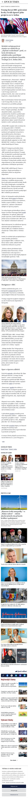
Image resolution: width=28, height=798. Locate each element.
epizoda (10, 373)
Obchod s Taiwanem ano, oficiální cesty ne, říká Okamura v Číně (8, 754)
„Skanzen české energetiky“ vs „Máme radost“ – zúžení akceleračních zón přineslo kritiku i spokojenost (13, 514)
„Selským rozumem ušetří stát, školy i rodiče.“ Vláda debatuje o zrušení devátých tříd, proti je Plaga (9, 699)
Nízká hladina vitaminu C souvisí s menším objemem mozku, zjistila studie (8, 714)
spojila (12, 387)
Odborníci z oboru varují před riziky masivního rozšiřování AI (9, 747)
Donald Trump (4, 449)
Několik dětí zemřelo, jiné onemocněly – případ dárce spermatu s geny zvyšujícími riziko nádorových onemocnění (9, 732)
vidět (10, 384)
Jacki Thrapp (3, 471)
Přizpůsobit (14, 790)
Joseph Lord (17, 471)
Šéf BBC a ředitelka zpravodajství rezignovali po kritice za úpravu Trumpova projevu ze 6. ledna (7, 466)
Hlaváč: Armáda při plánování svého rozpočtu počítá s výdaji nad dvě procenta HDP (13, 544)
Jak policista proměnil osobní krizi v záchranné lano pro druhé (14, 665)
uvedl (24, 212)
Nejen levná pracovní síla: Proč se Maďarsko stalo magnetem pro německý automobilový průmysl (8, 740)
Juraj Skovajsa (4, 488)
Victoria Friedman (9, 40)
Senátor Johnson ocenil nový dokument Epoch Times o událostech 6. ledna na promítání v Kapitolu (21, 466)
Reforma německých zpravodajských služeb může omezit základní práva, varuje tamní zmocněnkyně (13, 584)
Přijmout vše (14, 786)
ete (3, 441)
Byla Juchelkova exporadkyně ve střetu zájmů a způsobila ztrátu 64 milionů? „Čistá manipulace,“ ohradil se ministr (9, 725)
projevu (12, 414)
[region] (14, 782)
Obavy (4, 178)
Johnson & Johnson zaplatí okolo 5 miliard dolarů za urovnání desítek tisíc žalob (12, 625)
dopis (14, 198)
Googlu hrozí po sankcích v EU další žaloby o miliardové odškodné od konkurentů (13, 605)
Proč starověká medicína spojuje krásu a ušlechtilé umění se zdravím (12, 645)
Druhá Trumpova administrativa (10, 6)
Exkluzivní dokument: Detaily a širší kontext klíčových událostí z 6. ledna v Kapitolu (7, 484)
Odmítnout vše (14, 794)
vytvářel (11, 426)
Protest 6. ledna (13, 449)
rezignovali (12, 291)
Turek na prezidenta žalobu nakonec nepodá (13, 564)
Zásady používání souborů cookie (15, 782)
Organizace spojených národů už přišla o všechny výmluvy (9, 692)
